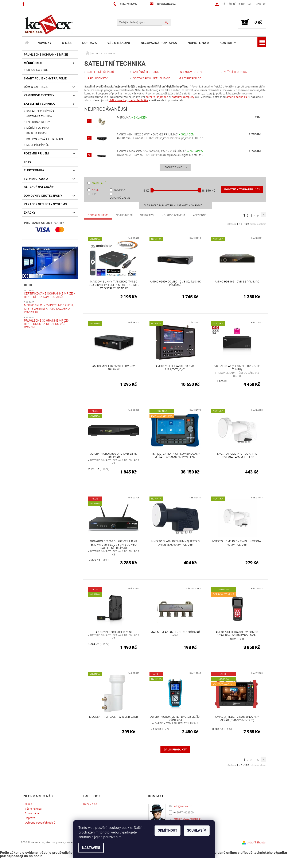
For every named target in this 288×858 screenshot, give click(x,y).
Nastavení (91, 848)
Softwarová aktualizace (45, 139)
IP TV (27, 162)
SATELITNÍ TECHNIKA (39, 103)
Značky (30, 212)
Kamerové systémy (39, 95)
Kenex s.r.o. (90, 804)
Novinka (119, 189)
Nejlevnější (124, 215)
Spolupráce (32, 813)
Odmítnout (167, 830)
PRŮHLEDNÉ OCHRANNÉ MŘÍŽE (46, 54)
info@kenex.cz (183, 806)
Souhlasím (196, 830)
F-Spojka (132, 117)
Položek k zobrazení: (242, 189)
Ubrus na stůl (37, 69)
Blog (28, 285)
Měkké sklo (33, 63)
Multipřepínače (37, 144)
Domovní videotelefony (43, 195)
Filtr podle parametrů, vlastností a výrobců (173, 205)
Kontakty (228, 43)
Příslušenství (36, 133)
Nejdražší (147, 215)
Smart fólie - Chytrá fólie (45, 78)
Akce (95, 189)
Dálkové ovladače (39, 187)
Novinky (44, 43)
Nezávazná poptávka (159, 43)
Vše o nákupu (118, 43)
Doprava (89, 43)
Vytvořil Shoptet (256, 842)
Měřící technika (37, 127)
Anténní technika (39, 116)
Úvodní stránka (27, 42)
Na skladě (99, 183)
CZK (258, 3)
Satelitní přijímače (40, 110)
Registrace (245, 4)
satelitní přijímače (157, 96)
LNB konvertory (118, 100)
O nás (67, 43)
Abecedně (200, 215)
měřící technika (138, 100)
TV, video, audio (36, 178)
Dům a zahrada (35, 87)
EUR (264, 4)
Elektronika (34, 170)
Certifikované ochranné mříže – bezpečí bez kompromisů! (50, 295)
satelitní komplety (183, 96)
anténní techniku (236, 96)
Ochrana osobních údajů (40, 822)
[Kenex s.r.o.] (49, 24)
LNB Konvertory (38, 122)
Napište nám (198, 43)
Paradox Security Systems (45, 204)
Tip (94, 194)
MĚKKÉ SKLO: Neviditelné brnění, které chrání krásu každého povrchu (49, 309)
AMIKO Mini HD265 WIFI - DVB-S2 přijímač (156, 134)
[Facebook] (24, 4)
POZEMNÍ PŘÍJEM (36, 153)
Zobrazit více (173, 167)
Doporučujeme (120, 197)
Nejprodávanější (174, 215)
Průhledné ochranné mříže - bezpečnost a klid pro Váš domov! (46, 324)
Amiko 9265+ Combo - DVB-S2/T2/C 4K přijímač (160, 151)
